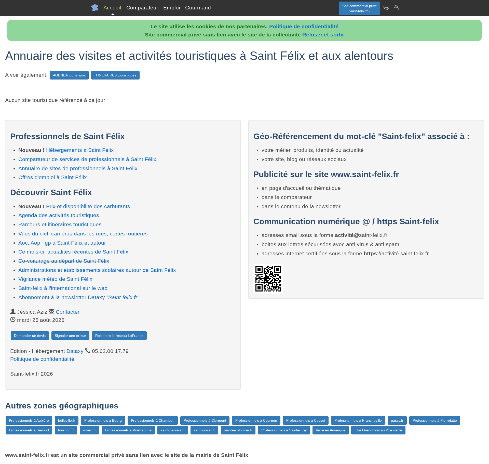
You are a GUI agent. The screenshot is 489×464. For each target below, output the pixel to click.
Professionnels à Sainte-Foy (284, 430)
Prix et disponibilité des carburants (88, 206)
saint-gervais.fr (173, 430)
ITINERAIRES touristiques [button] (115, 75)
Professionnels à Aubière (29, 420)
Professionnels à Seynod (29, 430)
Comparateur (142, 7)
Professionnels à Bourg (103, 420)
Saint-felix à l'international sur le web (62, 288)
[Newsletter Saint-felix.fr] (386, 7)
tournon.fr (66, 430)
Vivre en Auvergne (330, 430)
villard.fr (89, 430)
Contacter (67, 312)
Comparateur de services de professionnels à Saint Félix (87, 159)
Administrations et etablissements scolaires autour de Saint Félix (97, 270)
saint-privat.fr (204, 430)
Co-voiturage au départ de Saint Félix (63, 261)
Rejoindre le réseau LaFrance (119, 336)
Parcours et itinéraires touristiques (60, 224)
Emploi (171, 7)
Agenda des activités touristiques (58, 215)
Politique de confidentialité (303, 26)
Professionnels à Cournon (256, 420)
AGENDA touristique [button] (69, 75)
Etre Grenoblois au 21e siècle (378, 430)
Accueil (112, 7)
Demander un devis (30, 336)
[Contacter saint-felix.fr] (396, 7)
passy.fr (397, 420)
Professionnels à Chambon (152, 420)
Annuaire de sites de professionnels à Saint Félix (78, 168)
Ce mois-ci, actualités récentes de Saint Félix (73, 252)
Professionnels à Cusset (305, 420)
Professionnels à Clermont (205, 420)
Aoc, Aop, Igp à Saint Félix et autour (62, 243)
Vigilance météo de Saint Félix (55, 279)
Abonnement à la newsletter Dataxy (78, 297)
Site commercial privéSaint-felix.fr (359, 8)
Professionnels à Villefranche (128, 430)
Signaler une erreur (70, 336)
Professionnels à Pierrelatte (435, 420)
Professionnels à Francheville (358, 420)
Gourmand (198, 7)
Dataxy (75, 351)
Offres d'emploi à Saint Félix (52, 177)
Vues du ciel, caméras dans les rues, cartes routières (83, 233)
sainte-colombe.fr (238, 430)
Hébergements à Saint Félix (80, 150)
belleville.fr (66, 420)
